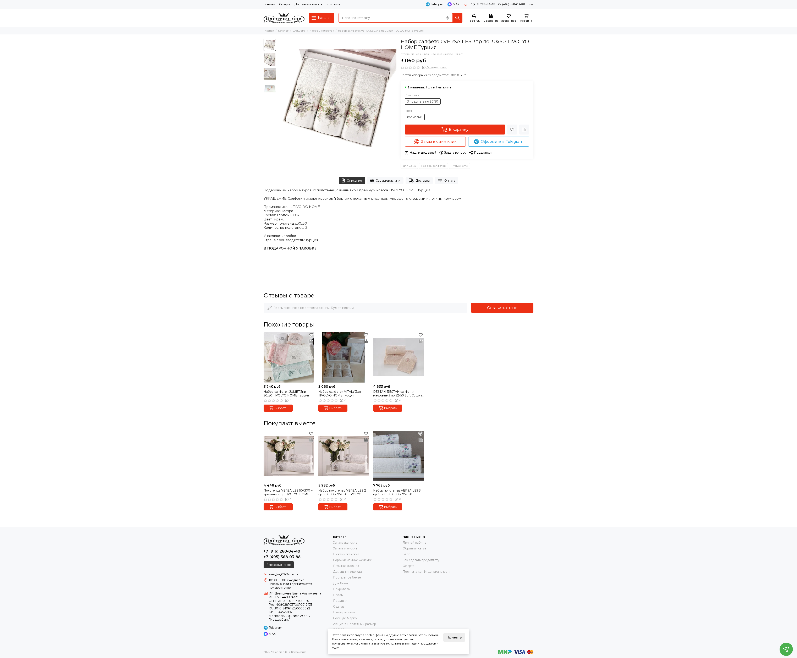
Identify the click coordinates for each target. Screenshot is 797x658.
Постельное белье (347, 577)
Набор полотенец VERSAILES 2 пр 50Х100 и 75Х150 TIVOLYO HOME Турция (342, 492)
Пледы (338, 595)
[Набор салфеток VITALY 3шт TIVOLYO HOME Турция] (343, 357)
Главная (269, 4)
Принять (454, 637)
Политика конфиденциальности (427, 572)
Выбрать (280, 408)
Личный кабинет (415, 542)
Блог (406, 554)
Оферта (408, 566)
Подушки (340, 601)
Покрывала (341, 589)
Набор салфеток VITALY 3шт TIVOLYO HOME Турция (339, 393)
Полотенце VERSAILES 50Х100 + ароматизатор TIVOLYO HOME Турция (288, 492)
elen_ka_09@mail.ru (283, 574)
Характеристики (388, 180)
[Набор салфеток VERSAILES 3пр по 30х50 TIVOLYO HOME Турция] (337, 98)
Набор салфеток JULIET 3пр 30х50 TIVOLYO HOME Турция (286, 393)
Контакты (333, 4)
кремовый (414, 117)
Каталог (283, 30)
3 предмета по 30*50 (422, 101)
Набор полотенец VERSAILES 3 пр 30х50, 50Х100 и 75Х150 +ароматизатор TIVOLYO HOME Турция (397, 492)
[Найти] (457, 18)
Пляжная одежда (346, 566)
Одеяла (339, 606)
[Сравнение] (524, 130)
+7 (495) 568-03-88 (511, 4)
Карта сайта (298, 651)
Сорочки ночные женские (352, 560)
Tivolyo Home (459, 165)
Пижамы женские (346, 554)
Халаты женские (345, 542)
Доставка (423, 180)
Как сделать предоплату (421, 560)
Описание (354, 180)
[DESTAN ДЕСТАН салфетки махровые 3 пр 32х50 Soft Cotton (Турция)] (398, 357)
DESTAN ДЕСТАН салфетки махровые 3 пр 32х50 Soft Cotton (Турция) (397, 393)
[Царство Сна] (284, 18)
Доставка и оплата (308, 4)
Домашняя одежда (347, 572)
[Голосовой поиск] (447, 18)
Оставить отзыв (502, 308)
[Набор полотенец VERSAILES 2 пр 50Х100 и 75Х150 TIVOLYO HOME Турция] (343, 456)
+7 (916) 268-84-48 (481, 4)
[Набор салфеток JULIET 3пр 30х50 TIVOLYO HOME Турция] (289, 357)
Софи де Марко (345, 618)
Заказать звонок (279, 565)
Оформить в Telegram (502, 141)
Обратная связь (414, 548)
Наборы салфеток (322, 30)
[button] (280, 97)
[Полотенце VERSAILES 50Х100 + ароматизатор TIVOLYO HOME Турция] (289, 456)
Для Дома (299, 30)
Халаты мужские (345, 548)
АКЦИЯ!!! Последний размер (354, 624)
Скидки (284, 4)
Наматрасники (344, 612)
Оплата (449, 180)
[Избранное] (512, 130)
